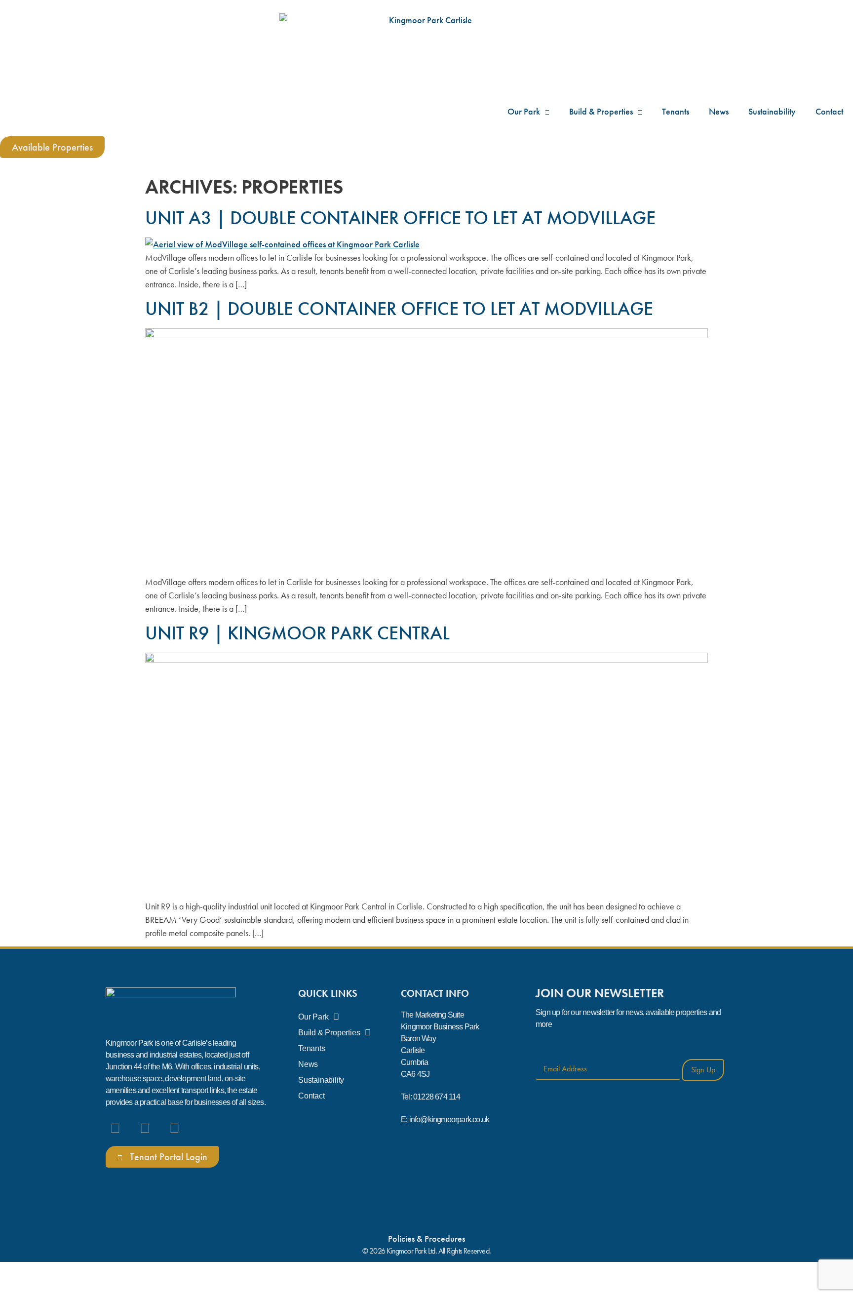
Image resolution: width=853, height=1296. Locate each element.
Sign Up (703, 1069)
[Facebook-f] (115, 1126)
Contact (829, 111)
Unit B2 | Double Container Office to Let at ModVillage (399, 308)
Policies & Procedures (426, 1238)
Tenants (675, 111)
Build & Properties (601, 111)
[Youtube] (174, 1126)
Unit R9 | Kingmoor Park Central (297, 633)
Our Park (523, 111)
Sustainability (772, 111)
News (719, 111)
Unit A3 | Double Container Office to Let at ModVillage (400, 218)
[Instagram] (144, 1126)
